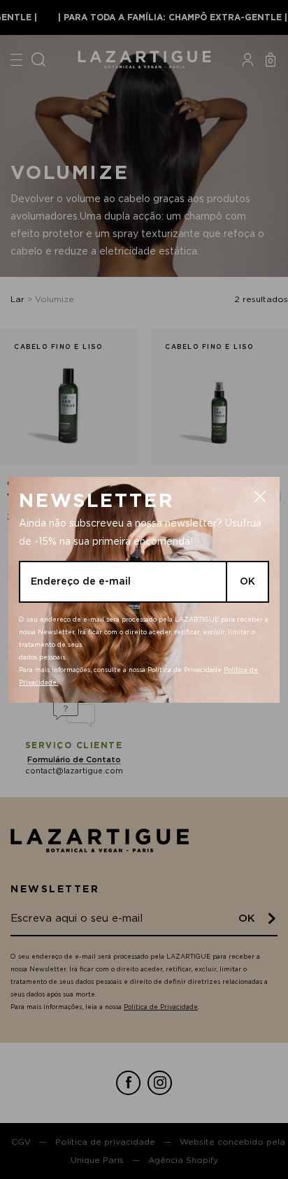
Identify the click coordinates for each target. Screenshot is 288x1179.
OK (247, 581)
